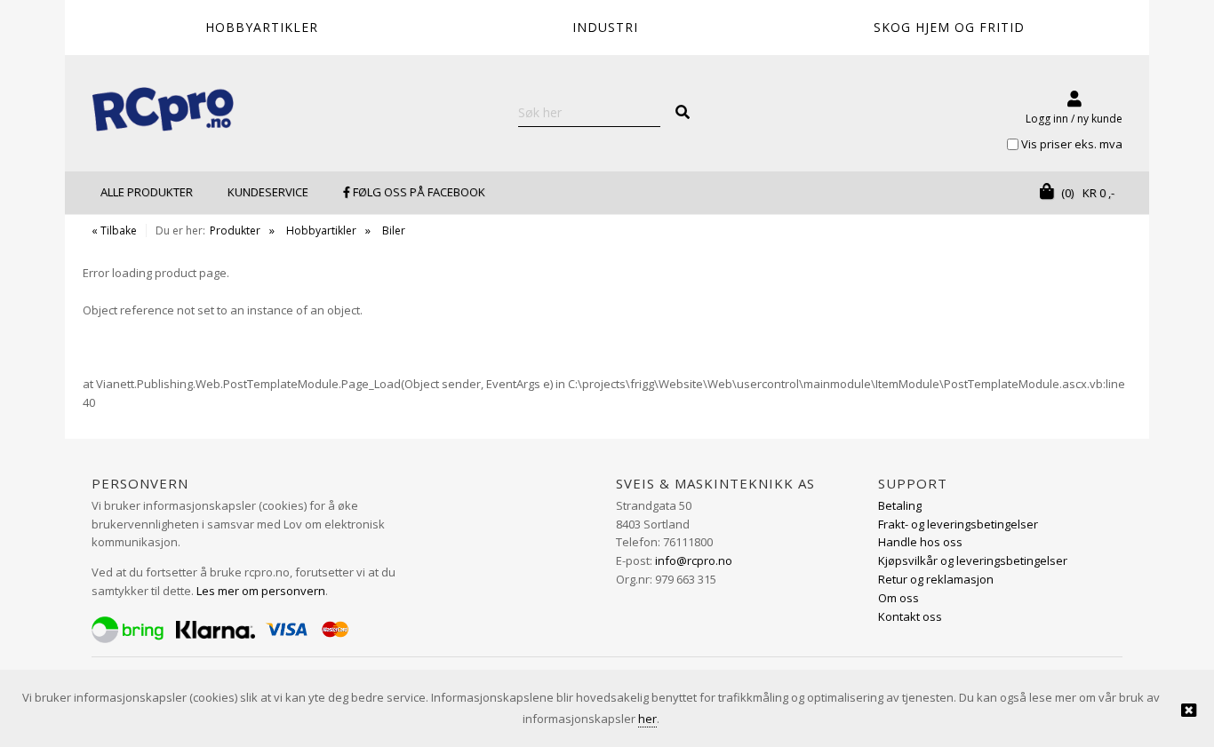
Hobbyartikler (321, 230)
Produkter (235, 230)
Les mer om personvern (260, 591)
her (647, 719)
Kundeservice (268, 192)
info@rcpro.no (693, 560)
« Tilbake (114, 230)
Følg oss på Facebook (417, 192)
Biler (393, 230)
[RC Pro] (163, 111)
